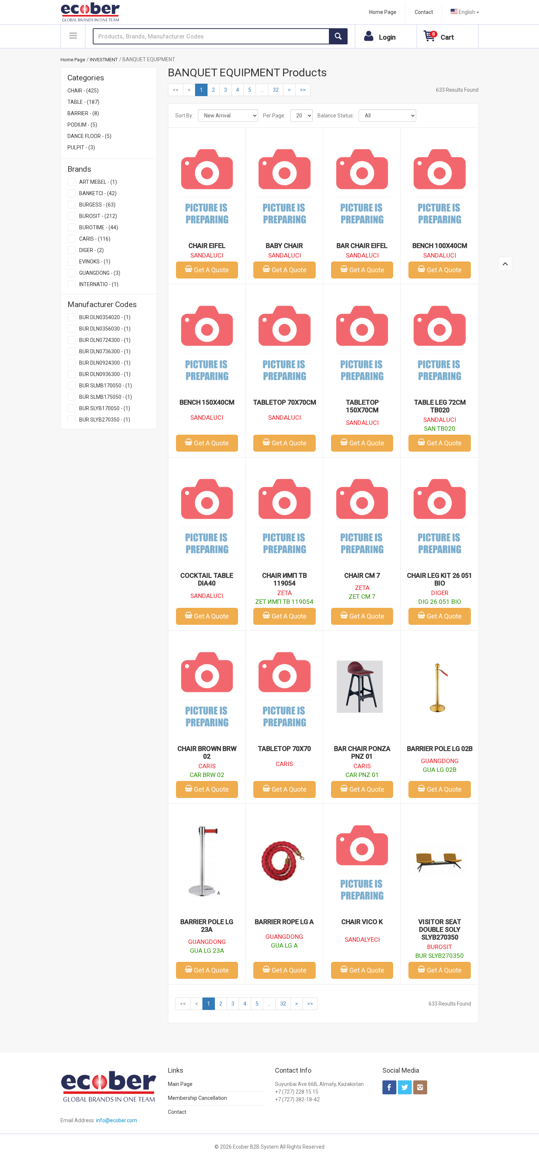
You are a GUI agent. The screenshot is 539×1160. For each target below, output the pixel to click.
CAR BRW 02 (207, 774)
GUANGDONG (440, 761)
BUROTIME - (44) (98, 227)
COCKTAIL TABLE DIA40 (206, 579)
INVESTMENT (104, 59)
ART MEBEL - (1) (98, 182)
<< (176, 90)
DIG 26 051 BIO (439, 601)
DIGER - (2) (91, 250)
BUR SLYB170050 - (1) (104, 408)
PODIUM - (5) (82, 125)
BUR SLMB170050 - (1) (105, 386)
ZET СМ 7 (362, 596)
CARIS (207, 766)
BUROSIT (439, 947)
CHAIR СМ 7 (362, 575)
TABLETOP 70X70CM (284, 402)
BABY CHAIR (284, 245)
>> (303, 90)
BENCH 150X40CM (207, 402)
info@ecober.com (116, 1120)
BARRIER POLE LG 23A (206, 925)
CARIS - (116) (94, 239)
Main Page (180, 1084)
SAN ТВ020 (439, 428)
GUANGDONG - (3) (99, 273)
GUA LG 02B (439, 769)
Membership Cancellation (197, 1098)
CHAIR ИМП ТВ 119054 (284, 579)
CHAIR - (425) (83, 91)
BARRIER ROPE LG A (284, 922)
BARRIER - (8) (83, 113)
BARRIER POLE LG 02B (440, 748)
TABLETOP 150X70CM (362, 406)
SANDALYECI (362, 939)
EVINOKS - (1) (94, 262)
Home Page (382, 12)
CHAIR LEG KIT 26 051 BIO (439, 579)
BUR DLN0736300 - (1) (105, 351)
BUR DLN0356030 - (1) (105, 329)
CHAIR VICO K (362, 922)
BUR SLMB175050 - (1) (105, 397)
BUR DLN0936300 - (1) (105, 374)
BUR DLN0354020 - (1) (105, 317)
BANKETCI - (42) (98, 193)
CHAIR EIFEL (206, 245)
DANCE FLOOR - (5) (89, 136)
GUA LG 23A (207, 950)
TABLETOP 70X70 (284, 748)
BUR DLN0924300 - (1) (105, 363)
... (262, 90)
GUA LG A (284, 945)
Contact (424, 12)
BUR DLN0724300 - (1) (105, 340)
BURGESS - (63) (97, 205)
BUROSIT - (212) (98, 216)
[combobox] (465, 12)
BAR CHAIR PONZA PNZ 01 (362, 752)
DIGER (439, 593)
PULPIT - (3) (81, 147)
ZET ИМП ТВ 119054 (284, 601)
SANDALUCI (206, 255)
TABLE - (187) (83, 102)
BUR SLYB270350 (439, 955)
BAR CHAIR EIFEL (362, 245)
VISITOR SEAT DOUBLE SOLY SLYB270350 (439, 929)
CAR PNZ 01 (362, 774)
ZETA (284, 593)
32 (276, 90)
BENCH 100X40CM (439, 245)
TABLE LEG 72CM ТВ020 (440, 406)
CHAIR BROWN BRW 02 (206, 752)
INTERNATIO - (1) (98, 284)
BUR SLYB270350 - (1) (104, 420)
